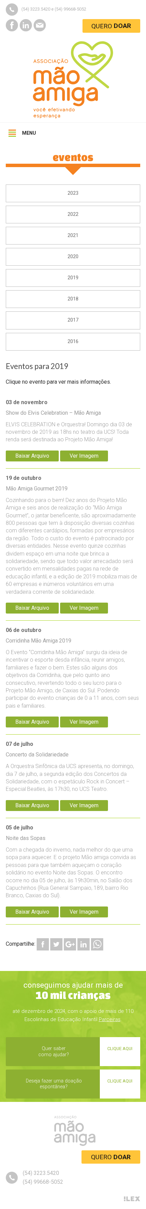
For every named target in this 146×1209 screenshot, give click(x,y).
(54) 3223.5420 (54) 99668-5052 (43, 1177)
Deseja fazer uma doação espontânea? (79, 1084)
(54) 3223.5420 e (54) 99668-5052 (53, 9)
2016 (73, 341)
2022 (73, 214)
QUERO (111, 1157)
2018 (73, 299)
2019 (73, 278)
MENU (29, 133)
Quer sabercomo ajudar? (85, 1051)
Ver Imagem (84, 456)
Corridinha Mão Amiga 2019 (72, 668)
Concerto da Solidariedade (70, 766)
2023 (73, 193)
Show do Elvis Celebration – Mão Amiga (69, 421)
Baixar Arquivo (32, 456)
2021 (73, 235)
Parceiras (110, 1019)
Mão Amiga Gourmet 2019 (71, 535)
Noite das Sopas (71, 861)
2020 (73, 257)
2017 (73, 320)
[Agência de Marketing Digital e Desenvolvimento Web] (132, 1199)
